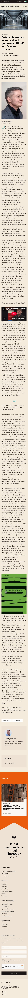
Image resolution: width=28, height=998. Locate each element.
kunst (14, 844)
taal (14, 850)
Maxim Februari (6, 720)
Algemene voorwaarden (7, 911)
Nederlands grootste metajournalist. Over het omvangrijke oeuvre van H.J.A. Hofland (13, 807)
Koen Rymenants (9, 53)
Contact (3, 893)
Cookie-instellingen (6, 916)
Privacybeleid (4, 913)
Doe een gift (4, 873)
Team (6, 891)
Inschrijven (14, 973)
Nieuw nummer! (5, 1)
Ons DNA (3, 884)
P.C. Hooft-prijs (17, 720)
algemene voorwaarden (17, 959)
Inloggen (19, 1)
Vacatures (4, 896)
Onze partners (5, 876)
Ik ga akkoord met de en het (14, 960)
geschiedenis (14, 847)
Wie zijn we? (4, 886)
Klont (13, 707)
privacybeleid (6, 961)
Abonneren (4, 926)
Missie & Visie (4, 889)
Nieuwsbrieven (5, 906)
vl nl (14, 857)
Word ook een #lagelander (8, 871)
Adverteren (4, 929)
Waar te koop (5, 924)
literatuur (14, 854)
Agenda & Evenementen (7, 909)
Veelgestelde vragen (6, 904)
